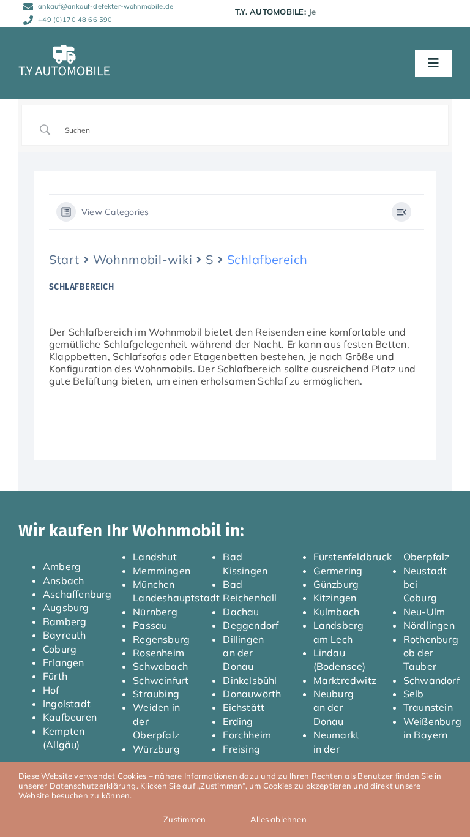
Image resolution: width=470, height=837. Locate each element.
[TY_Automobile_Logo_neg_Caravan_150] (64, 50)
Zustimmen (184, 819)
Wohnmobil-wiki (143, 259)
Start (64, 259)
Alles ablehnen (278, 819)
